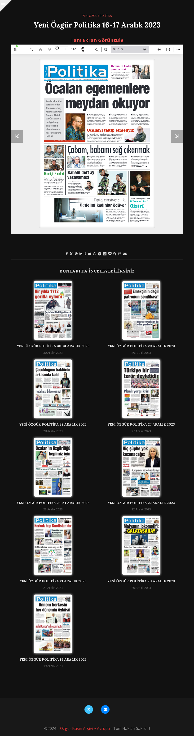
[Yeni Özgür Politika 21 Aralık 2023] (53, 545)
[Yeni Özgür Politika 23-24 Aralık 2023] (53, 467)
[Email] (105, 709)
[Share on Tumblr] (85, 253)
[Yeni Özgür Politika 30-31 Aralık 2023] (53, 310)
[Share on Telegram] (99, 253)
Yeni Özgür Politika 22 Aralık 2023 (141, 503)
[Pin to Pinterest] (76, 253)
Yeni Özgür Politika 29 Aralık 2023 (141, 346)
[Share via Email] (125, 253)
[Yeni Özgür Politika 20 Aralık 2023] (141, 545)
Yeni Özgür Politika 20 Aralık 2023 (141, 581)
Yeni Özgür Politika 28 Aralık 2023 (53, 424)
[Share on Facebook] (67, 253)
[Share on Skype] (114, 253)
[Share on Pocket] (109, 253)
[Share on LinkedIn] (80, 253)
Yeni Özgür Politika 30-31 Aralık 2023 (53, 346)
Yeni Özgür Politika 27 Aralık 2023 (141, 424)
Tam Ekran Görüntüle (97, 40)
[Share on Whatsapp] (94, 253)
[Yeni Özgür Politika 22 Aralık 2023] (141, 467)
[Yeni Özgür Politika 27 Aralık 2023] (141, 388)
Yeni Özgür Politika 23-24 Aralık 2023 (52, 503)
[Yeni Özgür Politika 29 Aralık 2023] (141, 310)
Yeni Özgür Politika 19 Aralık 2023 (53, 659)
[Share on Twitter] (71, 253)
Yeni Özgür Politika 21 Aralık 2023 (52, 581)
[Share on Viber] (119, 253)
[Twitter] (88, 709)
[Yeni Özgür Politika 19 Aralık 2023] (53, 624)
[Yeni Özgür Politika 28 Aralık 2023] (53, 388)
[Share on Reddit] (89, 253)
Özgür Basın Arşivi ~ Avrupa (85, 728)
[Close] (6, 6)
